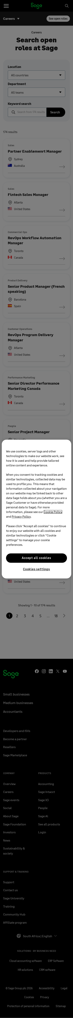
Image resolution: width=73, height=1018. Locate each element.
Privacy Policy (21, 516)
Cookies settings (36, 569)
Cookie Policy (53, 512)
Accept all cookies (36, 558)
